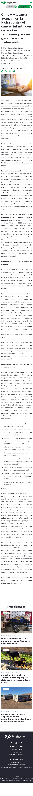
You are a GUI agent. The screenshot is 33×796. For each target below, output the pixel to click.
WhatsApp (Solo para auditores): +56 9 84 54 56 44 (16, 768)
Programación (16, 752)
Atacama (5, 613)
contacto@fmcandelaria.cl (16, 764)
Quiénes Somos (17, 749)
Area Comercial (16, 762)
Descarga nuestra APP (16, 754)
